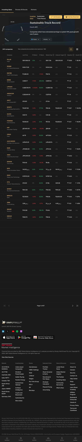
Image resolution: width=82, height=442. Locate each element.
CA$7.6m (49, 81)
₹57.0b (48, 122)
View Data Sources (7, 357)
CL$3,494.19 (26, 94)
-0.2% (34, 162)
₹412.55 (25, 210)
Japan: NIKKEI (6, 388)
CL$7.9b (48, 94)
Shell (30, 373)
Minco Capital (10, 82)
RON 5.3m (49, 67)
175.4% (41, 190)
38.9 (69, 190)
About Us (73, 367)
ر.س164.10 (59, 169)
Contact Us (73, 375)
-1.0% (33, 108)
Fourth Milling (10, 204)
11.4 (69, 149)
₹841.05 (25, 190)
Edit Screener (57, 17)
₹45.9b (48, 196)
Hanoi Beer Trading (12, 129)
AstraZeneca (33, 367)
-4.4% (34, 196)
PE (68, 60)
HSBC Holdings (34, 370)
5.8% (33, 190)
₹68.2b (48, 108)
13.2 (69, 210)
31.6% (41, 149)
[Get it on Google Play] (24, 337)
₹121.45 (25, 162)
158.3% (41, 210)
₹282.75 (25, 217)
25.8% (41, 196)
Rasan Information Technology (14, 170)
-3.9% (34, 135)
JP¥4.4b (48, 149)
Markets (34, 10)
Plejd (8, 61)
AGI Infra (9, 218)
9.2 (69, 128)
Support (72, 384)
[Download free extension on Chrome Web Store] (43, 337)
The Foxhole (60, 377)
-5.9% (34, 115)
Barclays (31, 390)
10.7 (69, 183)
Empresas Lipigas (11, 88)
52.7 (69, 108)
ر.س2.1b (48, 203)
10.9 (69, 162)
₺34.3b (48, 115)
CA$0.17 (25, 81)
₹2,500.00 (59, 108)
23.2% (41, 183)
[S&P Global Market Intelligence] (11, 346)
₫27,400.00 (26, 128)
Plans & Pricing (47, 387)
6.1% (40, 122)
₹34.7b (48, 74)
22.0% (41, 217)
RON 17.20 (26, 67)
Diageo (31, 378)
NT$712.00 (26, 176)
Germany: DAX (6, 396)
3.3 (69, 67)
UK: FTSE (4, 372)
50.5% (41, 135)
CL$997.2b (49, 88)
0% (33, 67)
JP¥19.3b (49, 156)
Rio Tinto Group (34, 381)
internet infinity (11, 150)
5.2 (69, 142)
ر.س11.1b (48, 169)
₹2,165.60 (25, 122)
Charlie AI (73, 402)
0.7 (69, 101)
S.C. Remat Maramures (13, 68)
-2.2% (34, 142)
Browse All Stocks (21, 10)
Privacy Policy (74, 405)
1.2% (33, 60)
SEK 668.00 (26, 60)
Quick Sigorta (10, 116)
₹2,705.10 (25, 196)
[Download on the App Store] (9, 337)
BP (30, 387)
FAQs (71, 381)
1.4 (69, 94)
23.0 (69, 176)
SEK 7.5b (48, 60)
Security (72, 373)
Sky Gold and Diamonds (13, 190)
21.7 (69, 122)
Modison (9, 211)
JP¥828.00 (26, 149)
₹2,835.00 (59, 122)
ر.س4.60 (58, 203)
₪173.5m (48, 135)
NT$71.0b (49, 176)
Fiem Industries (11, 122)
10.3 (69, 135)
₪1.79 (24, 135)
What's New (60, 388)
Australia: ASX (6, 375)
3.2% (33, 169)
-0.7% (41, 203)
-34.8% (41, 128)
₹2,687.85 (26, 108)
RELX (30, 384)
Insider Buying (19, 377)
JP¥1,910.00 (26, 156)
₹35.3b (48, 217)
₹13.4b (48, 210)
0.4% (40, 142)
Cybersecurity (19, 398)
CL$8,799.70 (26, 88)
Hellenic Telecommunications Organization (14, 184)
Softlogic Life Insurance (13, 143)
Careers (72, 370)
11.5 (69, 74)
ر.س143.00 (26, 169)
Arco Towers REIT (11, 102)
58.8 (69, 60)
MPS (8, 197)
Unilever (31, 375)
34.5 (69, 217)
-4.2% (34, 176)
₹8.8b (47, 162)
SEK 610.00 (59, 60)
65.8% (41, 88)
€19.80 (25, 183)
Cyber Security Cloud (12, 156)
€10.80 (25, 101)
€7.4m (48, 101)
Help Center (74, 378)
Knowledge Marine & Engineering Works (14, 109)
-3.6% (34, 217)
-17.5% (34, 81)
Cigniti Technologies (12, 75)
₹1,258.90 (26, 74)
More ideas (18, 400)
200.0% (41, 81)
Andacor (9, 95)
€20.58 (58, 183)
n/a (40, 60)
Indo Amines (10, 163)
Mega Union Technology (13, 177)
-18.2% (34, 128)
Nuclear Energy (20, 380)
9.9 (69, 203)
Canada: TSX (6, 380)
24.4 (69, 196)
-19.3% (41, 162)
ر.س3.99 (25, 203)
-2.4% (34, 122)
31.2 (69, 169)
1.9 (69, 81)
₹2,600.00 (59, 196)
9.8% (33, 210)
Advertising (46, 390)
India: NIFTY (5, 378)
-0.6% (34, 156)
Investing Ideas (7, 10)
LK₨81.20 (26, 142)
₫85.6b (48, 128)
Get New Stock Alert (73, 17)
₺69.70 (25, 115)
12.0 (69, 88)
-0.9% (41, 156)
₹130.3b (48, 190)
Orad (8, 136)
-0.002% (34, 88)
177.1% (41, 108)
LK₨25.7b (49, 142)
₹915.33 (58, 190)
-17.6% (41, 74)
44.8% (41, 169)
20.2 (69, 156)
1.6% (33, 149)
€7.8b (47, 183)
